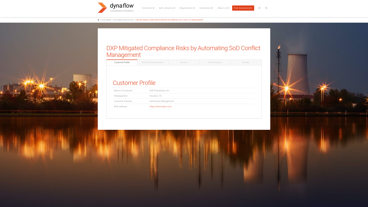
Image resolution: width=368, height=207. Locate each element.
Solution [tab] (184, 62)
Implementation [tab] (215, 62)
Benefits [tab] (246, 62)
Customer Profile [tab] (122, 62)
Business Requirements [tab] (153, 62)
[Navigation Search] (266, 8)
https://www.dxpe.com (161, 106)
